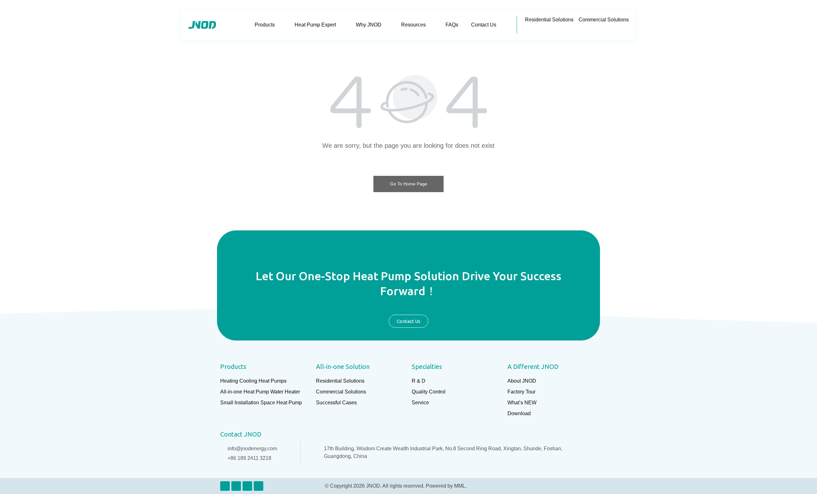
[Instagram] (247, 486)
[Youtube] (258, 486)
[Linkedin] (225, 486)
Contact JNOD (240, 434)
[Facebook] (236, 486)
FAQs (452, 24)
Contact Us (483, 24)
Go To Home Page (408, 183)
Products (265, 24)
